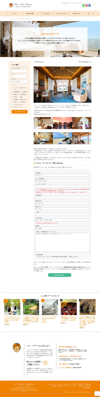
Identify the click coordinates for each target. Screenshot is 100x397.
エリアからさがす (61, 13)
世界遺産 (16, 99)
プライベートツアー (18, 107)
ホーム (15, 13)
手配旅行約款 (88, 384)
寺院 (21, 97)
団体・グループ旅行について (64, 384)
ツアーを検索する (19, 111)
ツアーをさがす (45, 13)
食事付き (23, 102)
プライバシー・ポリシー (50, 269)
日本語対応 (25, 91)
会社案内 (75, 384)
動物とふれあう (24, 99)
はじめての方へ (52, 384)
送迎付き (16, 94)
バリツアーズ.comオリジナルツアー (20, 88)
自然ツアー (16, 102)
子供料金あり (23, 94)
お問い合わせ (76, 13)
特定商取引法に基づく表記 (84, 386)
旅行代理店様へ (87, 388)
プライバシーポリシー (71, 386)
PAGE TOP (97, 352)
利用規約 (73, 269)
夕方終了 (16, 97)
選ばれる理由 (30, 13)
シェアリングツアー (18, 104)
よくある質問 (53, 386)
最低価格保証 (17, 91)
